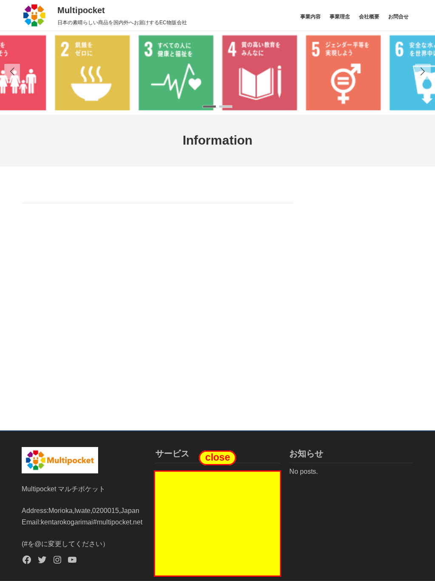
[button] (423, 72)
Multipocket (81, 10)
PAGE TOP (418, 557)
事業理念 (340, 16)
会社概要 (369, 16)
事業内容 (310, 16)
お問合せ (398, 16)
